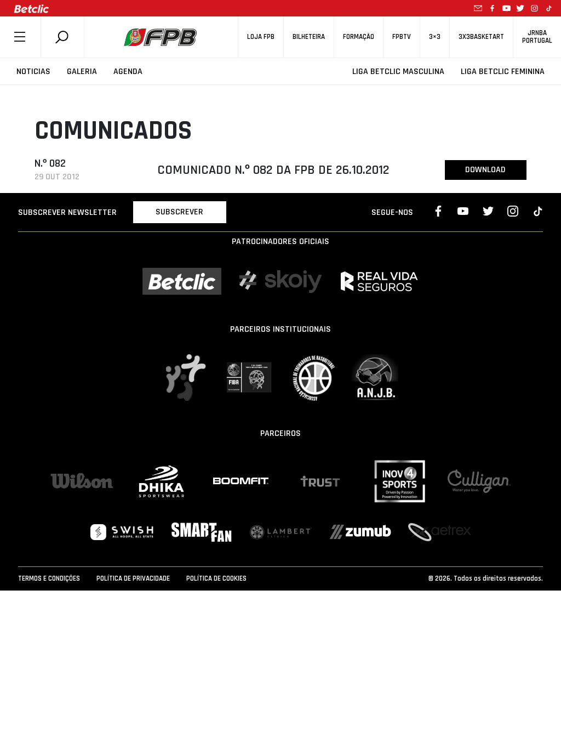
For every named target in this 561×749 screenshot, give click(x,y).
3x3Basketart (481, 37)
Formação (358, 37)
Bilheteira (309, 37)
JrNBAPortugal (537, 37)
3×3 (434, 37)
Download (485, 169)
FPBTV (401, 37)
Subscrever (179, 212)
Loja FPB (260, 37)
